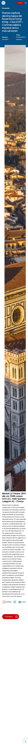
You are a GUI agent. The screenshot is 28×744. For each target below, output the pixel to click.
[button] (26, 3)
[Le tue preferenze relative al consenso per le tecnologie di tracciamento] (25, 741)
